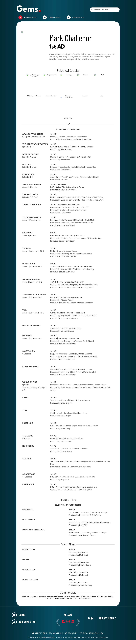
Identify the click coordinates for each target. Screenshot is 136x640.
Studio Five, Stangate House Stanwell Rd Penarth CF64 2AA (69, 634)
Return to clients (29, 17)
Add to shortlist (54, 17)
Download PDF (78, 17)
